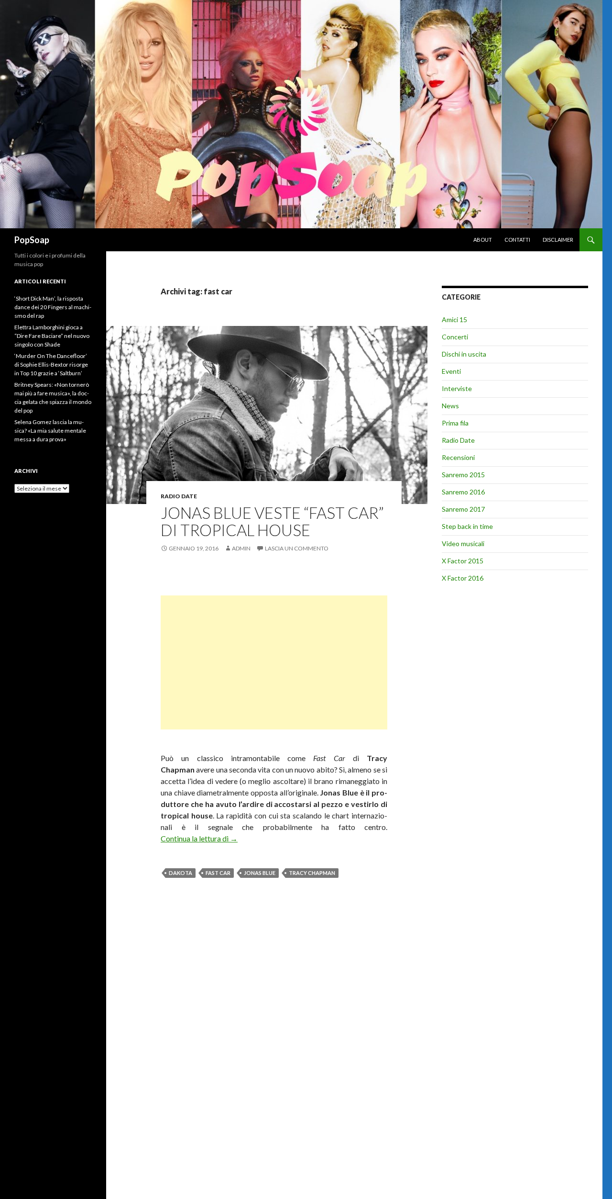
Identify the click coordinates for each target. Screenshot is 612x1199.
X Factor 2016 (462, 578)
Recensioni (458, 457)
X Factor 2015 (462, 561)
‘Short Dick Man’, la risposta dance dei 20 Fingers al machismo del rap (52, 307)
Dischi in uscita (464, 354)
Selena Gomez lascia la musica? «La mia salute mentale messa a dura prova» (50, 430)
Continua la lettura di (199, 838)
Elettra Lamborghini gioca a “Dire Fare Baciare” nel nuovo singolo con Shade (51, 336)
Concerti (455, 337)
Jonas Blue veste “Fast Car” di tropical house (272, 521)
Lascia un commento (296, 548)
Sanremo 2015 (463, 475)
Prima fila (455, 423)
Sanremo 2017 (463, 509)
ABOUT (482, 239)
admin (241, 548)
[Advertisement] (274, 662)
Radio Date (179, 496)
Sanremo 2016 (463, 492)
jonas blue (259, 873)
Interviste (457, 388)
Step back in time (467, 526)
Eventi (451, 371)
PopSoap (31, 240)
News (450, 406)
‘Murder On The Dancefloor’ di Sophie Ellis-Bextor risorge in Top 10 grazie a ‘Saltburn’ (51, 364)
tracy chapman (312, 873)
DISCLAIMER (558, 239)
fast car (218, 873)
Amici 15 (454, 319)
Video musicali (463, 543)
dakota (180, 873)
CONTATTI (517, 239)
